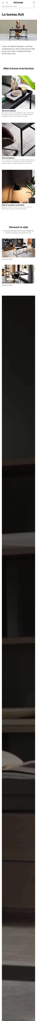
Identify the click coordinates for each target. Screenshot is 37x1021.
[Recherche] (34, 6)
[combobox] (18, 6)
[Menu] (3, 3)
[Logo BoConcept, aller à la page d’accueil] (18, 3)
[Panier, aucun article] (34, 3)
